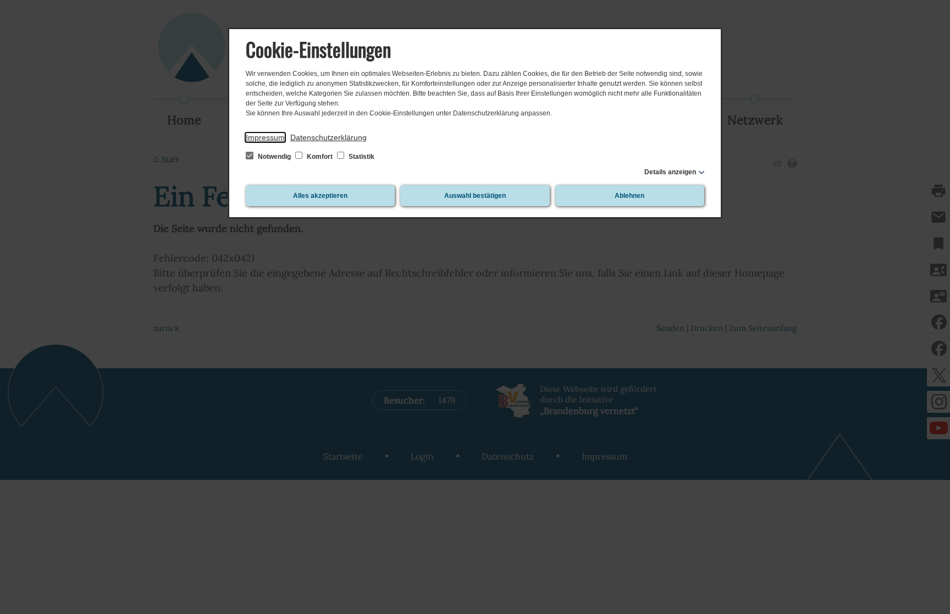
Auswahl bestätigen (475, 196)
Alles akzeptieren (320, 196)
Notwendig (274, 157)
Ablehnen (629, 196)
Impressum (265, 137)
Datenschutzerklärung (328, 137)
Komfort (319, 157)
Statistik (360, 157)
